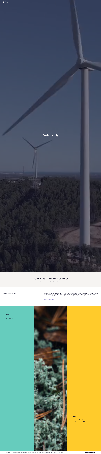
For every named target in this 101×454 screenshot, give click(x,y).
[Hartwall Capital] (6, 2)
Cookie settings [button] (88, 452)
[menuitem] (74, 2)
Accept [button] (93, 452)
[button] (49, 299)
